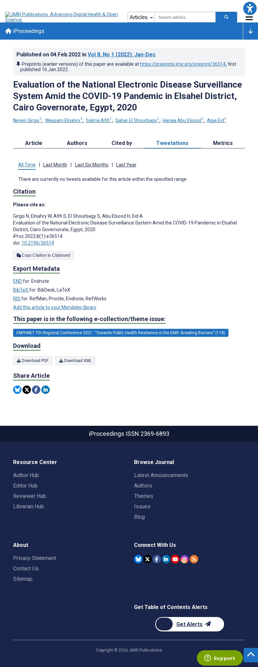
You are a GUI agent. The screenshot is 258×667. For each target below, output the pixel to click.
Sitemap (23, 579)
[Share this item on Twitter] (27, 390)
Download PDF (34, 360)
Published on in (86, 54)
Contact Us (26, 568)
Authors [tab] (77, 143)
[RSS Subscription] (194, 559)
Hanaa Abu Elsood (183, 120)
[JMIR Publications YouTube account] (175, 559)
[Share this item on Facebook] (36, 390)
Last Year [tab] (126, 164)
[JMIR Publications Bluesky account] (138, 559)
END (18, 281)
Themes (143, 496)
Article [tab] (33, 143)
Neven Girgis (27, 120)
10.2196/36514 (38, 243)
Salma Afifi (99, 120)
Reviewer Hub (29, 496)
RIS (17, 298)
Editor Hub (25, 485)
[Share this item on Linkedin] (45, 390)
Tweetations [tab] (172, 143)
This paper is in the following (89, 318)
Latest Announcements (161, 475)
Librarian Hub (28, 506)
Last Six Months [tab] (92, 164)
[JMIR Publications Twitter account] (147, 559)
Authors (143, 485)
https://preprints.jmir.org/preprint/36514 (183, 64)
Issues (142, 506)
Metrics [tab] (223, 143)
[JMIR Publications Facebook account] (157, 559)
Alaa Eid (216, 120)
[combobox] (185, 17)
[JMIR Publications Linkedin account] (166, 559)
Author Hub (26, 475)
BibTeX (21, 290)
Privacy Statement (34, 558)
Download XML (77, 360)
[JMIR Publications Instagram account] (184, 559)
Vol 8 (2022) (122, 54)
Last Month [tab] (55, 164)
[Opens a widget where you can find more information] (220, 658)
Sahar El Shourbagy (137, 120)
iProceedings (27, 31)
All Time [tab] (27, 164)
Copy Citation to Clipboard (45, 255)
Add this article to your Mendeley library (54, 307)
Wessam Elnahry (64, 120)
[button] (249, 8)
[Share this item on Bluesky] (17, 390)
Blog (139, 517)
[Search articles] (226, 17)
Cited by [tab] (122, 143)
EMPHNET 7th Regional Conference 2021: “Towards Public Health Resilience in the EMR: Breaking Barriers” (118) (120, 332)
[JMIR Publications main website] (62, 17)
